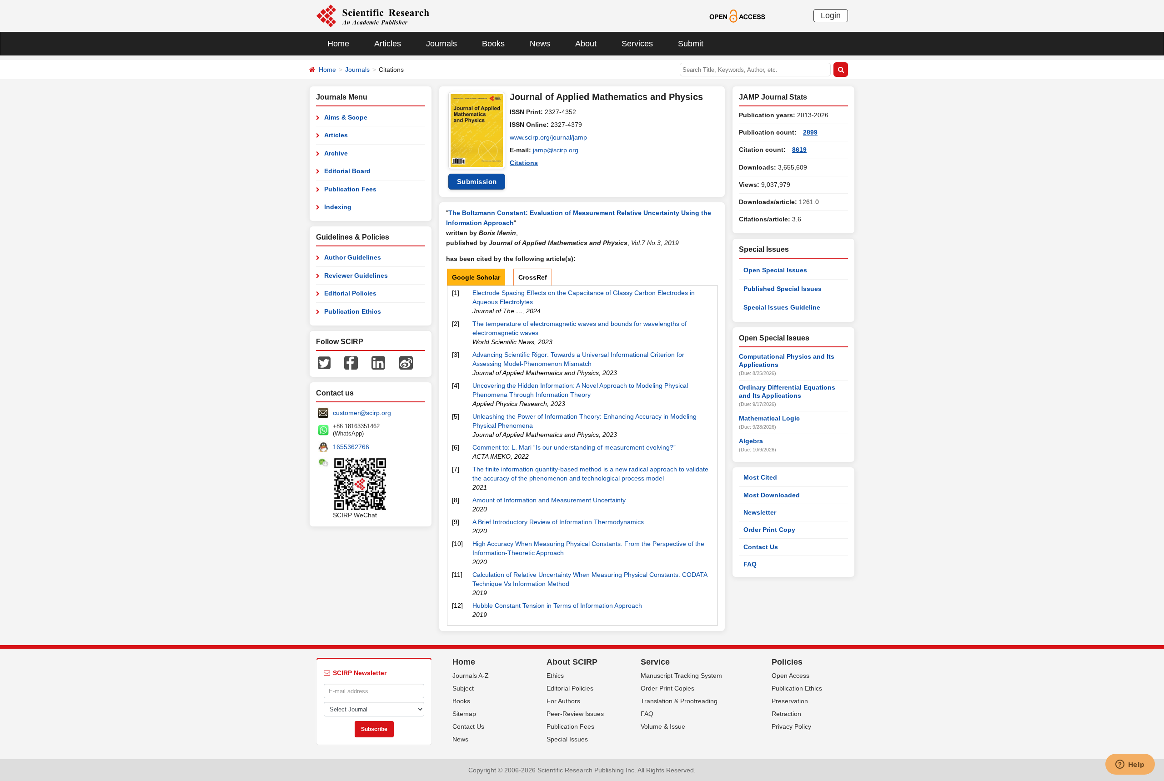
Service (655, 661)
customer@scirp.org (362, 412)
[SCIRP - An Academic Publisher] (372, 15)
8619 (799, 149)
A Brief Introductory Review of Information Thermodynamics (558, 522)
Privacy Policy (791, 726)
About (586, 43)
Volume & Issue (663, 726)
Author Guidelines (352, 257)
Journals (441, 43)
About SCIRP (572, 661)
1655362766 (351, 447)
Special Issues (567, 739)
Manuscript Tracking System (681, 675)
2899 (810, 132)
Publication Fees (350, 189)
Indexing (337, 206)
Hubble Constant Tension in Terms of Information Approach (557, 605)
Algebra (751, 441)
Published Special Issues (782, 288)
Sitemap (464, 713)
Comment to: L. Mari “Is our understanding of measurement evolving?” (574, 447)
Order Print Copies (667, 688)
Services (637, 43)
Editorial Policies (350, 293)
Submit (690, 43)
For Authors (563, 701)
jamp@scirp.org (555, 150)
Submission (477, 181)
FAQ (750, 564)
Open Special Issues (775, 270)
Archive (336, 153)
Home (338, 43)
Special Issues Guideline (781, 307)
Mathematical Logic (769, 418)
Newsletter (759, 512)
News (540, 43)
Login (831, 15)
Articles (387, 43)
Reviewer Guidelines (356, 275)
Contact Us (760, 547)
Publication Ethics (352, 311)
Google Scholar (476, 277)
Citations (524, 162)
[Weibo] (406, 362)
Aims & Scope (345, 117)
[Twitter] (324, 362)
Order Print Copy (769, 529)
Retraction (786, 713)
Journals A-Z (470, 675)
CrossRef (532, 277)
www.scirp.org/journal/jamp (548, 137)
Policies (787, 661)
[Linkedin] (378, 362)
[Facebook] (351, 362)
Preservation (790, 701)
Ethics (555, 675)
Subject (463, 688)
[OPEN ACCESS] (737, 15)
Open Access (790, 675)
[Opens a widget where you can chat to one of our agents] (1130, 765)
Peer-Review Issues (575, 713)
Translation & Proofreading (679, 701)
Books (493, 43)
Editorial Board (347, 171)
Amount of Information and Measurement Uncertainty (549, 500)
